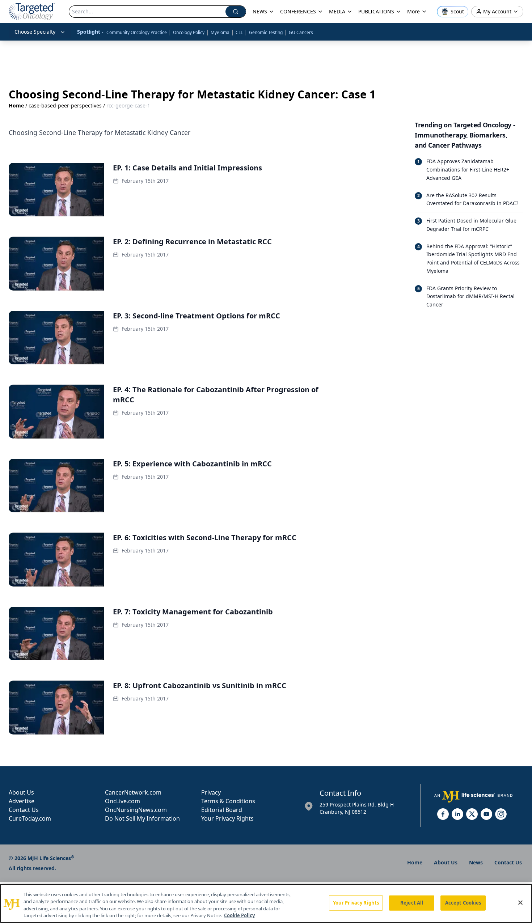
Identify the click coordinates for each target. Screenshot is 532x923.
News (476, 862)
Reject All (411, 902)
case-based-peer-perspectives (65, 105)
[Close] (520, 902)
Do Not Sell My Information (142, 818)
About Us (21, 792)
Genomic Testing (266, 32)
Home (16, 105)
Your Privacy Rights (227, 818)
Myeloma (220, 32)
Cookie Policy (239, 915)
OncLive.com (122, 801)
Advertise (21, 801)
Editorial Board (221, 810)
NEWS (260, 11)
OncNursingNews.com (136, 810)
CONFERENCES (298, 11)
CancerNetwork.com (133, 792)
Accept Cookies (463, 902)
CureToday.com (30, 818)
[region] (266, 903)
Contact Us (24, 810)
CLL (239, 32)
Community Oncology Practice (136, 32)
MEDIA (337, 11)
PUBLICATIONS (376, 11)
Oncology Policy (188, 32)
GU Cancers (301, 32)
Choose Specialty (34, 31)
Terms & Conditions (228, 801)
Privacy (211, 792)
